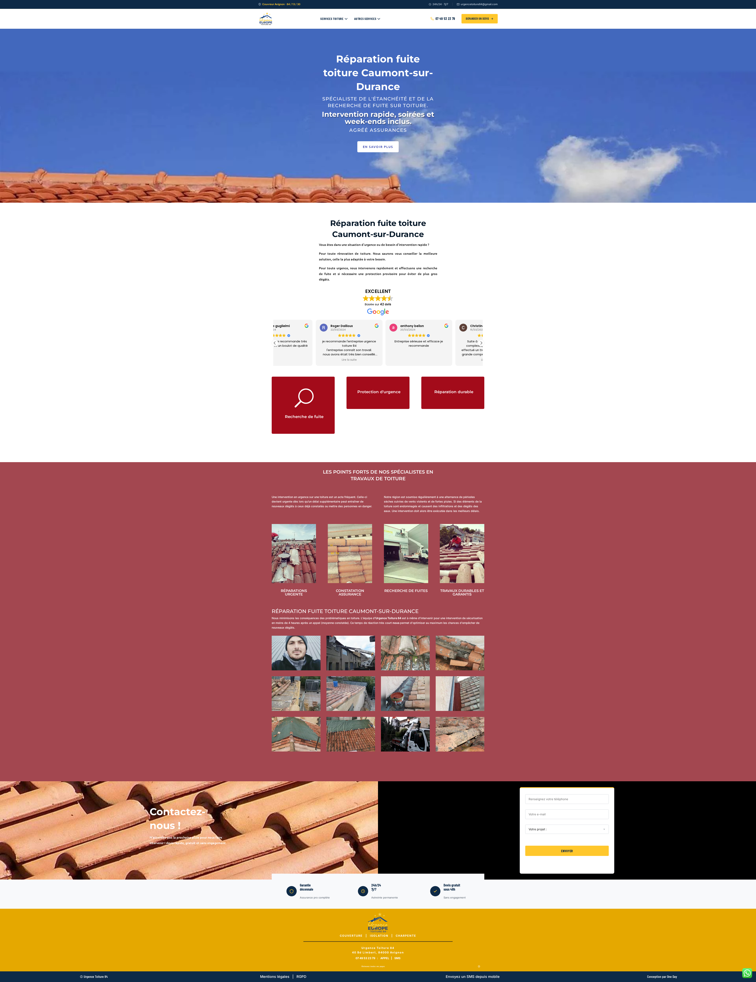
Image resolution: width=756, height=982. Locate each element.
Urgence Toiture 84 (388, 618)
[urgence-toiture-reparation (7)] (460, 710)
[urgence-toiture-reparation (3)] (296, 750)
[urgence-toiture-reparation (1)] (296, 710)
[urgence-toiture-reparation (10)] (296, 669)
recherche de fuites (406, 591)
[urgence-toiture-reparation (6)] (460, 669)
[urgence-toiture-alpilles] (460, 750)
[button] (481, 343)
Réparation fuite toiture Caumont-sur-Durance (345, 611)
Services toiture (331, 18)
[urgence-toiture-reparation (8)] (405, 710)
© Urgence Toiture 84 (94, 976)
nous (396, 622)
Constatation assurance (350, 592)
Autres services (365, 18)
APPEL (385, 958)
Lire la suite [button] (308, 360)
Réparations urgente (294, 592)
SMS (397, 958)
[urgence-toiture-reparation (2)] (350, 710)
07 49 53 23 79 (445, 18)
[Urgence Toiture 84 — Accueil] (265, 18)
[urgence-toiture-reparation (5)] (405, 669)
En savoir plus (378, 146)
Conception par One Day (662, 976)
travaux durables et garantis (462, 592)
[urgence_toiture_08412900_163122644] (350, 669)
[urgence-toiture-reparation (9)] (405, 750)
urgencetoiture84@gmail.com (479, 4)
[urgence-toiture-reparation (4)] (350, 750)
